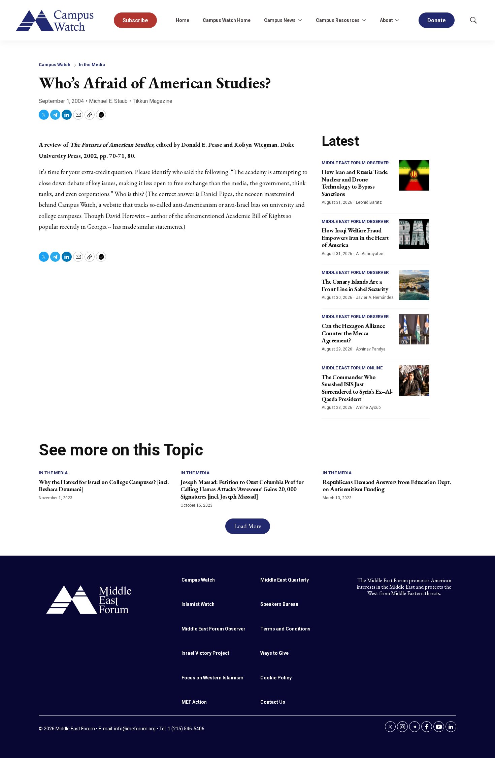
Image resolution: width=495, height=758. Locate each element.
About (386, 20)
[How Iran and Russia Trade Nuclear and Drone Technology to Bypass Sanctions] (414, 175)
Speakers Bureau (279, 604)
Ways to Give (274, 653)
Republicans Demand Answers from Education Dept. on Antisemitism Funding (387, 485)
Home (182, 20)
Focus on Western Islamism (212, 677)
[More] (299, 20)
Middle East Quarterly (284, 580)
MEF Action (194, 702)
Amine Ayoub (368, 407)
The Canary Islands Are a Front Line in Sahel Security (355, 285)
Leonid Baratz (369, 202)
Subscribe (135, 20)
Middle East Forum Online (352, 367)
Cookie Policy (276, 677)
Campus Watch (54, 64)
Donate (436, 20)
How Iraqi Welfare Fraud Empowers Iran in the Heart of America (355, 237)
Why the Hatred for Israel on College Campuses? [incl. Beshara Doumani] (104, 485)
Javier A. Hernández (375, 297)
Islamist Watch (198, 604)
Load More (247, 526)
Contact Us (272, 702)
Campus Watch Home (227, 20)
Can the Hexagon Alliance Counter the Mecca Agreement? (353, 333)
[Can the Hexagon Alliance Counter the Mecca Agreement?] (414, 329)
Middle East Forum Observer (355, 162)
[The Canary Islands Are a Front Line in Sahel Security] (414, 285)
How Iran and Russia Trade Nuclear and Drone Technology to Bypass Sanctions (355, 183)
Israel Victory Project (205, 653)
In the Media (92, 64)
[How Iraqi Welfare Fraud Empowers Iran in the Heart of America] (414, 234)
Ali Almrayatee (369, 253)
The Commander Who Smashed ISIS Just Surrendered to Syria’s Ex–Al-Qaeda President (357, 388)
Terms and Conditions (285, 628)
